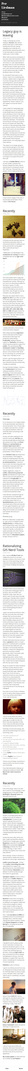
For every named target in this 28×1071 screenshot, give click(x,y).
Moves (5, 378)
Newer (21, 1068)
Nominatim (16, 870)
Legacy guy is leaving (12, 33)
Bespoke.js (6, 843)
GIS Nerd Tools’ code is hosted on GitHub (13, 772)
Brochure (5, 898)
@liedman (4, 17)
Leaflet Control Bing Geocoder (15, 864)
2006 (9, 311)
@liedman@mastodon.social (10, 16)
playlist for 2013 (7, 298)
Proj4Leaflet (6, 340)
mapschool (19, 333)
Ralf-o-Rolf (18, 952)
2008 (21, 309)
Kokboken (6, 965)
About (3, 12)
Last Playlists (16, 1058)
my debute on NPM (16, 915)
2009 (17, 309)
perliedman (5, 19)
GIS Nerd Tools (10, 455)
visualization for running (10, 254)
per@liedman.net (7, 14)
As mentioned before (9, 462)
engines (10, 375)
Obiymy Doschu (7, 523)
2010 (14, 309)
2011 (11, 309)
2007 (4, 311)
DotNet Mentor (15, 161)
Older (7, 1068)
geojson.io (10, 642)
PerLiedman (8, 5)
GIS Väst (17, 438)
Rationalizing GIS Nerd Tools (13, 548)
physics (5, 375)
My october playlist (8, 1057)
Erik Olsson (12, 201)
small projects (10, 369)
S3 (3, 360)
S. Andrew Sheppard (10, 922)
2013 (4, 309)
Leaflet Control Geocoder (10, 862)
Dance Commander (8, 1025)
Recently (9, 211)
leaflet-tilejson (16, 878)
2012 (7, 309)
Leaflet (5, 346)
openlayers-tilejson (9, 877)
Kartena (11, 43)
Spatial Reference (8, 502)
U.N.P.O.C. (14, 996)
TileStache (12, 342)
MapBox (10, 756)
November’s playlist (18, 535)
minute (17, 378)
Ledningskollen (7, 819)
